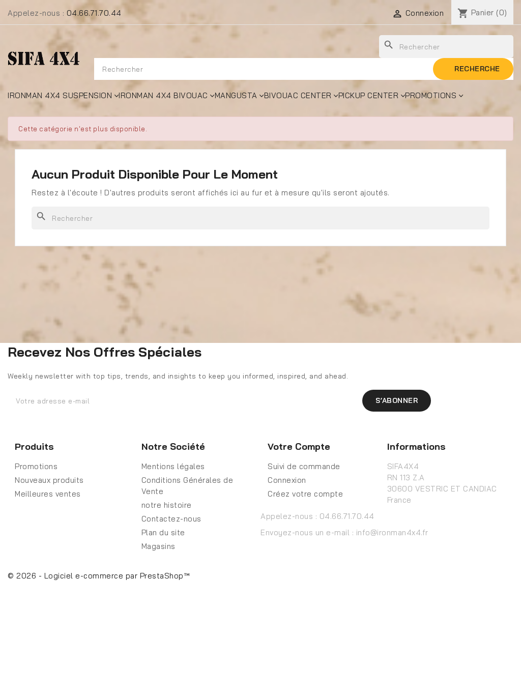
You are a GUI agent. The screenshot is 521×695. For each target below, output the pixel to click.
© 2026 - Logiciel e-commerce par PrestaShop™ (99, 576)
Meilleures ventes (48, 494)
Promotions (36, 466)
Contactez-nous (171, 519)
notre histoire (166, 505)
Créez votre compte (305, 494)
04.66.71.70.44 (94, 13)
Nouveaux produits (49, 480)
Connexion (287, 480)
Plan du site (163, 532)
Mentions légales (173, 466)
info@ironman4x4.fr (392, 532)
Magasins (158, 546)
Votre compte (299, 446)
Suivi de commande (304, 466)
